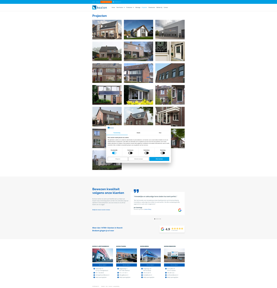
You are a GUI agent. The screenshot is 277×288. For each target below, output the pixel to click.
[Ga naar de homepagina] (99, 7)
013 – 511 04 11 (123, 273)
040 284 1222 (170, 273)
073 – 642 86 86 (100, 273)
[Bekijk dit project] (107, 29)
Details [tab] (138, 132)
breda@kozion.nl (147, 275)
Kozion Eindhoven (170, 246)
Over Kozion (119, 7)
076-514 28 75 (147, 273)
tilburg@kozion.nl (123, 275)
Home (93, 2)
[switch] (130, 153)
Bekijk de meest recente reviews (101, 210)
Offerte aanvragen (106, 1)
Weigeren (117, 159)
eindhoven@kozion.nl (172, 275)
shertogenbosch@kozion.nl (102, 275)
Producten (129, 7)
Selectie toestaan (138, 159)
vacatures (110, 286)
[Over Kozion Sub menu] (124, 7)
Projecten (144, 7)
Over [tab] (160, 132)
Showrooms (151, 7)
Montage (137, 7)
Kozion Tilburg (148, 209)
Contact (97, 2)
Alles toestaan (159, 159)
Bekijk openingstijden (101, 277)
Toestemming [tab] (116, 132)
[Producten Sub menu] (133, 7)
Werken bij (159, 7)
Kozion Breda (144, 246)
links (106, 286)
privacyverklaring (116, 286)
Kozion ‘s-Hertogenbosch (100, 246)
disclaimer (103, 286)
